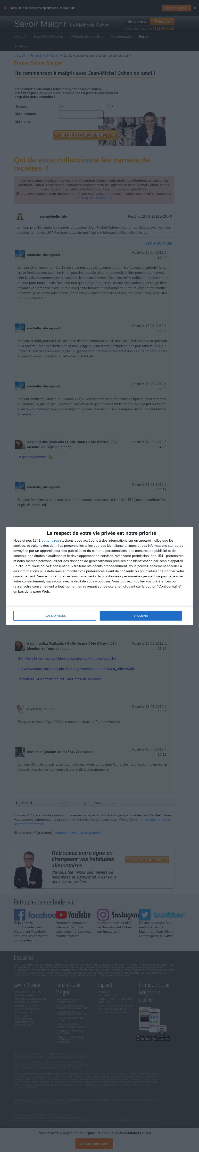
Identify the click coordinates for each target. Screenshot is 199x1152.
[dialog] (99, 576)
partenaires (50, 540)
